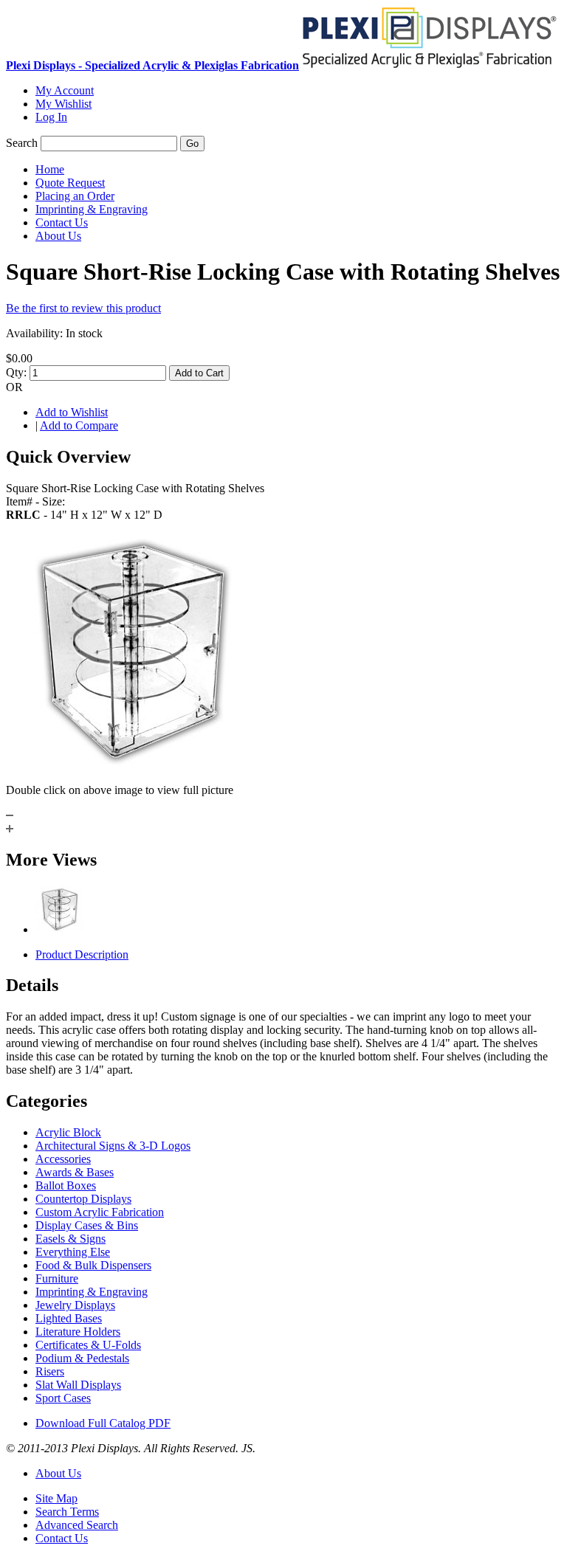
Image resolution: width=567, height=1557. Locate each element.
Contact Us (61, 1538)
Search (22, 143)
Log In (51, 117)
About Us (58, 1473)
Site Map (56, 1498)
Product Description (81, 954)
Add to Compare (79, 425)
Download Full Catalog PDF (103, 1423)
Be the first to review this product (83, 308)
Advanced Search (76, 1525)
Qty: (16, 372)
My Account (64, 90)
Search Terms (67, 1511)
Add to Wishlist (71, 412)
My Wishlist (63, 103)
